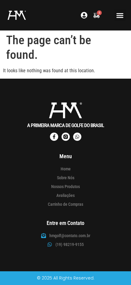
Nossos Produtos (65, 186)
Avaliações (65, 195)
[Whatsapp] (77, 137)
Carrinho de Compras (65, 204)
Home (66, 168)
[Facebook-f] (54, 137)
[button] (120, 15)
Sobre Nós (65, 177)
